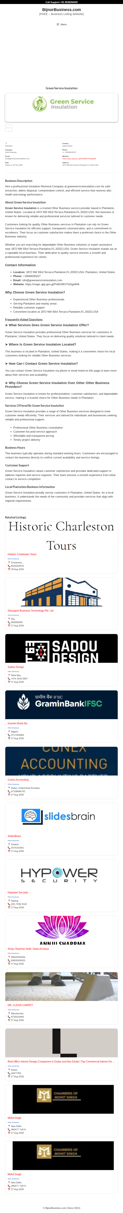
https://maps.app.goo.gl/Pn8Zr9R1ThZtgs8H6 (79, 159)
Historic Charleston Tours (22, 554)
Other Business (13, 559)
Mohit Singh (14, 1118)
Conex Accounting (18, 779)
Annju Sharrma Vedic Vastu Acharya (28, 948)
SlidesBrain (14, 836)
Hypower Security (18, 892)
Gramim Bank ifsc (18, 723)
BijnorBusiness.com (61, 9)
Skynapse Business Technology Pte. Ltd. (31, 610)
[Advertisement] (61, 53)
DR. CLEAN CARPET (20, 1005)
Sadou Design (16, 667)
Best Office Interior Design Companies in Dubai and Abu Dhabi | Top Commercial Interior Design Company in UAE (61, 1061)
